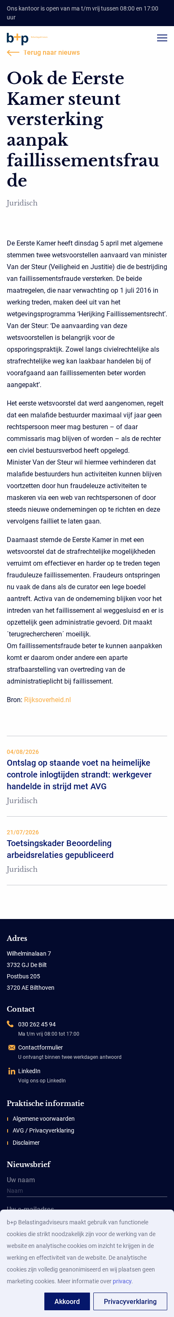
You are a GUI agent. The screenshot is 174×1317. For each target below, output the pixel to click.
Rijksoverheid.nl (47, 700)
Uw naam (21, 1180)
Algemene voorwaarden (44, 1118)
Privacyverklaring (130, 1302)
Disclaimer (26, 1142)
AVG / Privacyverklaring (43, 1130)
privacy (122, 1281)
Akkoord (67, 1302)
